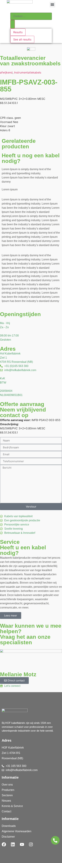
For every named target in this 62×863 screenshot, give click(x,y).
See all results (22, 39)
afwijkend (6, 72)
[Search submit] (12, 24)
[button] (52, 4)
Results (18, 32)
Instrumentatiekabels (27, 72)
